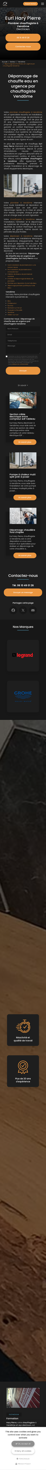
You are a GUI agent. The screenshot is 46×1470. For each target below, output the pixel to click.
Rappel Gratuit (30, 4)
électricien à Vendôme (21, 236)
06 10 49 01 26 (23, 37)
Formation (12, 1418)
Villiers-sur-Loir (13, 315)
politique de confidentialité (20, 364)
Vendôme (21, 62)
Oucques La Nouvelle (15, 310)
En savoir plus (25, 442)
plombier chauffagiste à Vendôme (25, 112)
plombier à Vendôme (21, 202)
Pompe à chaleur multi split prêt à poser (23, 475)
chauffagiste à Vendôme (22, 219)
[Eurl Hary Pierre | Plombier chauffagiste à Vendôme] (5, 3)
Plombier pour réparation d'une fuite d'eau (22, 283)
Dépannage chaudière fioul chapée (22, 531)
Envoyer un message (23, 592)
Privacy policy (24, 1464)
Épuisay (10, 306)
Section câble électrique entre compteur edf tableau (22, 416)
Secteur (12, 62)
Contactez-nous (23, 46)
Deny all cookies (23, 1451)
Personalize (24, 1458)
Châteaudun (12, 303)
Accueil (4, 62)
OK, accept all (23, 1443)
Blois (9, 301)
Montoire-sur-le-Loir (15, 308)
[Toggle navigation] (42, 4)
